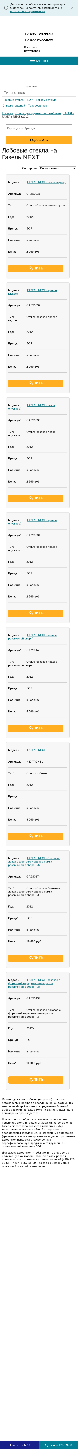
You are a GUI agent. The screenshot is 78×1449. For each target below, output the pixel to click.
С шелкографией (14, 105)
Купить (36, 267)
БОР (30, 99)
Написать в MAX (19, 1445)
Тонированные (38, 105)
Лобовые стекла (13, 99)
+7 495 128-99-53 (39, 34)
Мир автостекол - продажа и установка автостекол (39, 24)
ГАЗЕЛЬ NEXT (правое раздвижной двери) (32, 636)
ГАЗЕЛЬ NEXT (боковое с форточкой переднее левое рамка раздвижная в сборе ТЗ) (34, 983)
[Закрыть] (72, 8)
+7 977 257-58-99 (39, 40)
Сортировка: (30, 168)
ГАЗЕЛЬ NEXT (36, 750)
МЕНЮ (41, 61)
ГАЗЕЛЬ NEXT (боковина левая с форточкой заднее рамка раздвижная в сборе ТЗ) (34, 862)
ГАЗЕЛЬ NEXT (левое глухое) (46, 182)
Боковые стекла (46, 99)
